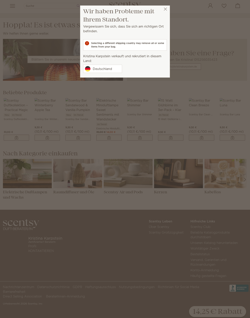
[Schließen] (165, 9)
